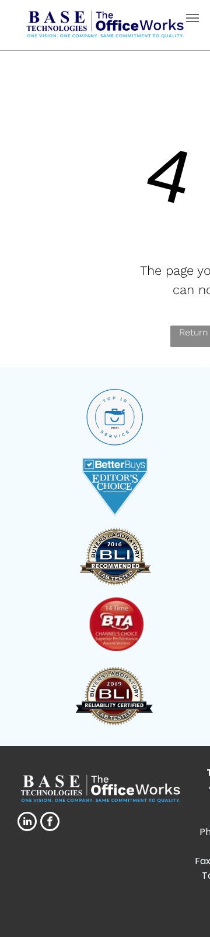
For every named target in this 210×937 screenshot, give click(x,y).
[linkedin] (27, 823)
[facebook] (50, 823)
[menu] (192, 18)
